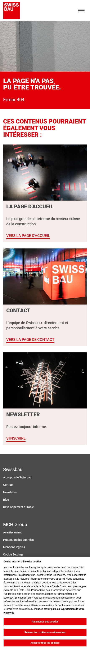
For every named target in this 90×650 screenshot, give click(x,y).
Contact (8, 485)
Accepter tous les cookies (45, 642)
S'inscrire (16, 438)
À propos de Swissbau (17, 477)
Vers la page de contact (30, 339)
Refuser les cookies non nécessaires (45, 632)
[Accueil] (11, 10)
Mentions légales (14, 547)
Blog (6, 500)
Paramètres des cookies (45, 621)
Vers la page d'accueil (28, 235)
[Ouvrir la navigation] (81, 10)
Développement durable (18, 507)
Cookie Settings (13, 554)
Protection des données (18, 540)
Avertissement (12, 532)
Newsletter (10, 492)
